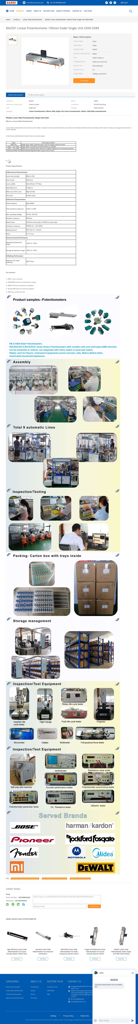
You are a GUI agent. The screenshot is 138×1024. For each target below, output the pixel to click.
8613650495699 (21, 901)
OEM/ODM (50, 991)
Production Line (52, 987)
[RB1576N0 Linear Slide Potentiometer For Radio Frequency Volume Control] (69, 936)
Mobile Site (85, 1016)
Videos (29, 11)
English (125, 3)
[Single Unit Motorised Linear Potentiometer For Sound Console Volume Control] (95, 936)
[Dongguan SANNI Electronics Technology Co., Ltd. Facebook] (107, 3)
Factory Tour (48, 11)
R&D (48, 994)
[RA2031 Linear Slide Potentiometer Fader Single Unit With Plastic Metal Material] (121, 936)
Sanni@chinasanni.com (35, 3)
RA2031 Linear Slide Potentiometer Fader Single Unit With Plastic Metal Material (121, 952)
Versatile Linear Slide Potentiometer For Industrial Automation (43, 951)
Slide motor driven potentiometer (80, 878)
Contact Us (77, 11)
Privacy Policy (68, 1016)
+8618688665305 (24, 897)
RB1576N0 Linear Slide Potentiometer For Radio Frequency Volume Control (69, 951)
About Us (37, 11)
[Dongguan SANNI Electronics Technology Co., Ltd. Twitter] (111, 3)
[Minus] (132, 973)
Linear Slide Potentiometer (14, 991)
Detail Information (15, 95)
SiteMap (53, 1016)
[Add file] (95, 1020)
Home (12, 11)
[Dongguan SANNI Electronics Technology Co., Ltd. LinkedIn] (115, 3)
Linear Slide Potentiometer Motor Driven (54, 878)
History (33, 991)
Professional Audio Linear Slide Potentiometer (25, 878)
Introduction (35, 987)
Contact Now (94, 906)
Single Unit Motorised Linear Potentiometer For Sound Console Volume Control (95, 951)
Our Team (34, 998)
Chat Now (88, 11)
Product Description (36, 95)
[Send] (132, 1020)
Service (33, 994)
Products (20, 11)
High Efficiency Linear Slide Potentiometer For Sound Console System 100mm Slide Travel (16, 952)
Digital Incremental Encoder (15, 998)
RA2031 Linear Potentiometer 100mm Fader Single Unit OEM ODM (69, 19)
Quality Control (63, 11)
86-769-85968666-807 (58, 3)
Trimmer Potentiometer (13, 994)
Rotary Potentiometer (13, 987)
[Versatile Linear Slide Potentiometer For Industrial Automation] (43, 936)
